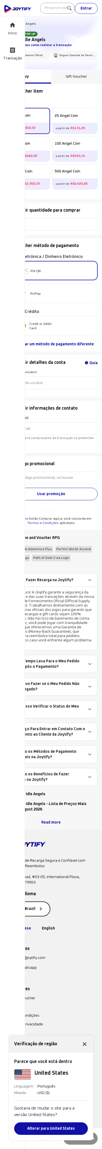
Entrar (86, 8)
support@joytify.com (27, 958)
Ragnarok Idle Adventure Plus (29, 549)
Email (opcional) (16, 418)
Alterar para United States (51, 1128)
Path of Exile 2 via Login (51, 558)
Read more (51, 822)
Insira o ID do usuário (20, 372)
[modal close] (84, 1044)
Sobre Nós (13, 1007)
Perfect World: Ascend (73, 549)
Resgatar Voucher (19, 998)
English (48, 928)
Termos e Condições (43, 523)
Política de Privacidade (23, 1024)
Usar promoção (51, 494)
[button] (51, 580)
